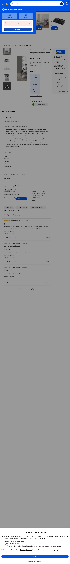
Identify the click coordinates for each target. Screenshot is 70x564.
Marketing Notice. (25, 550)
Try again (17, 29)
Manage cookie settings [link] (34, 561)
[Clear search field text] (59, 3)
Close (35, 556)
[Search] (61, 3)
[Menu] (2, 3)
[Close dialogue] (67, 532)
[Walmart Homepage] (7, 3)
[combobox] (37, 3)
